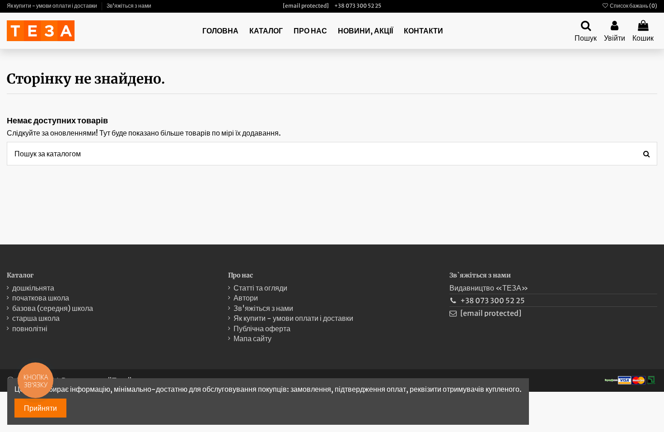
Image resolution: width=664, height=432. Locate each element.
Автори (246, 297)
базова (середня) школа (52, 308)
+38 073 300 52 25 (357, 5)
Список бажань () (633, 5)
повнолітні (29, 328)
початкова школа (40, 297)
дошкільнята (33, 287)
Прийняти (40, 408)
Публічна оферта (262, 328)
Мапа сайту (252, 338)
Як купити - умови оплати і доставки (52, 5)
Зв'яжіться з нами (129, 5)
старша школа (36, 318)
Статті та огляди (260, 287)
